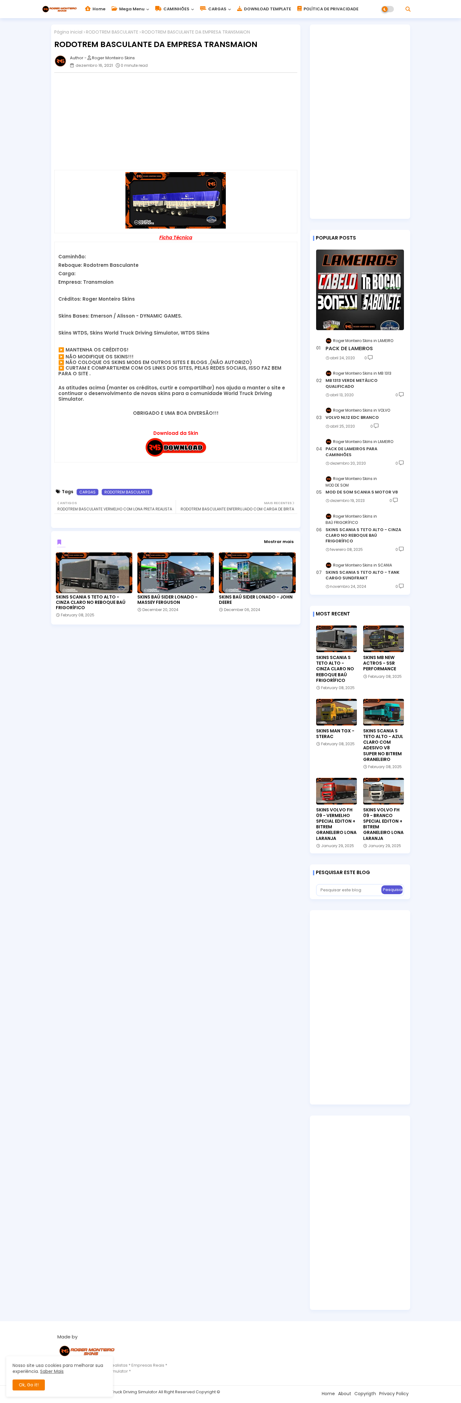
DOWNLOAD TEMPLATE (267, 9)
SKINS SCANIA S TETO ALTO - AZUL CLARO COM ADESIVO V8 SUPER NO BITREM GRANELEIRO (383, 745)
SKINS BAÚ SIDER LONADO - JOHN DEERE (256, 599)
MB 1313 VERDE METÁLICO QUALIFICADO (352, 383)
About (344, 1393)
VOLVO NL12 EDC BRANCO (352, 417)
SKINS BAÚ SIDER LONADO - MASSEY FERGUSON (167, 599)
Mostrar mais (279, 542)
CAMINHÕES (175, 9)
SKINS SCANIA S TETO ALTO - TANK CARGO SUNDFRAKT (363, 575)
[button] (408, 9)
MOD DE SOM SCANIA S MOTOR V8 (362, 492)
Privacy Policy (394, 1393)
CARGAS (216, 9)
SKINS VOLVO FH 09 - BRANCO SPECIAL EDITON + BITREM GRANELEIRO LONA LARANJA (383, 824)
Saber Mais (52, 1371)
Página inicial (68, 32)
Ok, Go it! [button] (29, 1385)
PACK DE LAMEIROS (349, 348)
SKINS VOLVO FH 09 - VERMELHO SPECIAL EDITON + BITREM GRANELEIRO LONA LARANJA (336, 824)
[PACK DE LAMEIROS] (360, 290)
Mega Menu (131, 9)
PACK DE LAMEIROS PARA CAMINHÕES (351, 451)
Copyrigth (365, 1393)
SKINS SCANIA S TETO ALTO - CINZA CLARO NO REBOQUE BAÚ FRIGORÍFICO (90, 602)
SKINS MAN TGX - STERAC (335, 733)
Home (98, 9)
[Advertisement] (179, 121)
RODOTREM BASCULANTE (112, 32)
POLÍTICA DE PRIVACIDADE (330, 9)
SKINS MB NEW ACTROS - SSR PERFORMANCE (379, 663)
